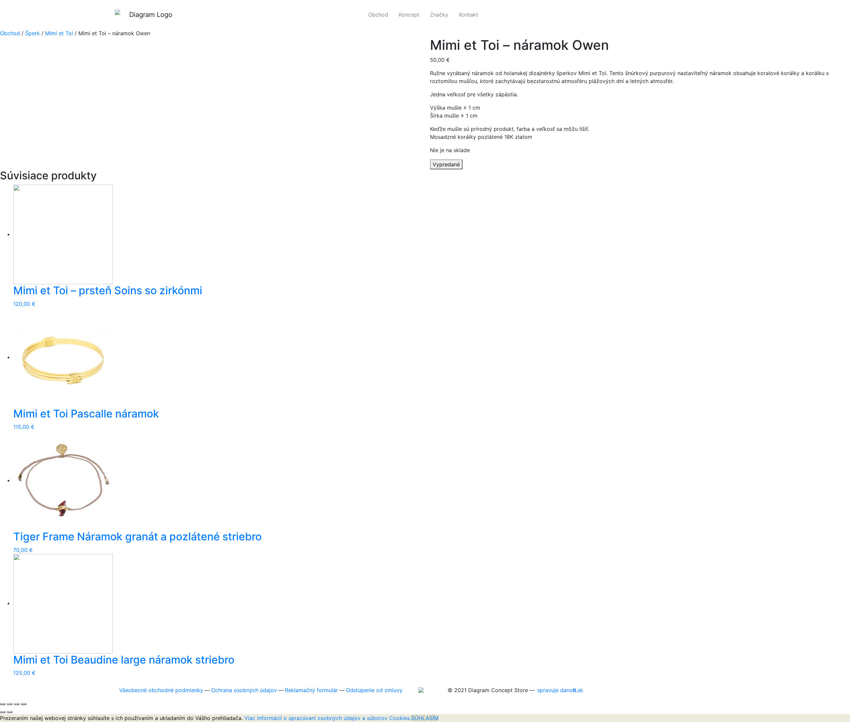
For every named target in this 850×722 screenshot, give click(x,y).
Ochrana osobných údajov (244, 690)
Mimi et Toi (59, 33)
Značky (442, 14)
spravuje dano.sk (560, 690)
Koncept (412, 14)
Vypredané (446, 164)
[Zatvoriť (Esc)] (2, 704)
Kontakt (471, 14)
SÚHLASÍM (425, 718)
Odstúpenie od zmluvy (374, 690)
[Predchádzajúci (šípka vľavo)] (2, 712)
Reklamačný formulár (311, 690)
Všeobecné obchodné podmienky (161, 690)
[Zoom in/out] (23, 704)
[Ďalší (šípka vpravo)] (9, 712)
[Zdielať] (9, 704)
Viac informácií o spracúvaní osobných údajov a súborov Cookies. (327, 718)
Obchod (380, 14)
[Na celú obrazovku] (16, 704)
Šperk (32, 33)
